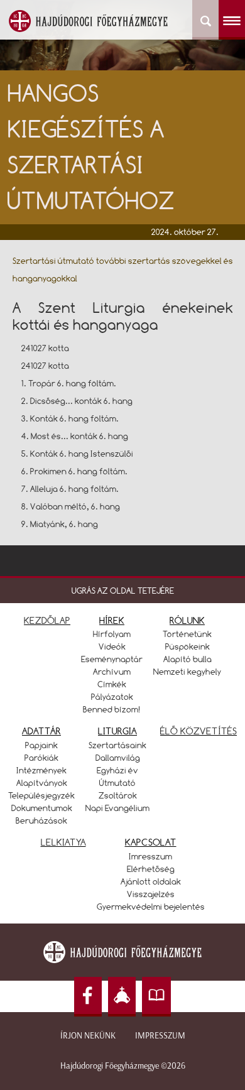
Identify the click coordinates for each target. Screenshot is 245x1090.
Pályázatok (112, 697)
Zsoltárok (118, 795)
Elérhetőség (151, 869)
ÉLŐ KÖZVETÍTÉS (198, 731)
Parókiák (41, 758)
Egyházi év (117, 770)
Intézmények (41, 770)
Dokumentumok (41, 808)
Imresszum (150, 856)
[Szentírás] (156, 996)
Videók (112, 646)
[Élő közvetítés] (122, 996)
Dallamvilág (117, 758)
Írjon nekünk (88, 1035)
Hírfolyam (112, 634)
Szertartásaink (117, 745)
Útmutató (117, 783)
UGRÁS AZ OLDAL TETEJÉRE (123, 591)
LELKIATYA (63, 842)
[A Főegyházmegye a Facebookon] (88, 996)
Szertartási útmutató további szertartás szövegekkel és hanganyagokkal (123, 269)
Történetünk (187, 634)
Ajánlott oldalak (151, 881)
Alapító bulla (187, 659)
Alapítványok (41, 783)
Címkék (111, 684)
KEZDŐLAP (47, 620)
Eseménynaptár (112, 659)
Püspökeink (187, 646)
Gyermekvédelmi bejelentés (151, 907)
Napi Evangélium (117, 808)
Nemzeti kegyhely (187, 672)
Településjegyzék (41, 795)
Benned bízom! (112, 709)
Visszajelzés (151, 894)
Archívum (112, 672)
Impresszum (160, 1035)
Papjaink (41, 745)
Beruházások (41, 820)
